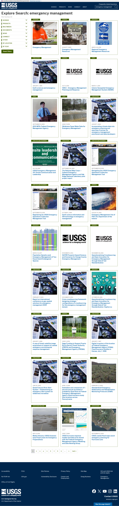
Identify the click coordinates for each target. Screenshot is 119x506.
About (85, 7)
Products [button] (6, 23)
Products (62, 7)
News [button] (5, 33)
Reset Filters (7, 51)
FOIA (23, 471)
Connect (77, 7)
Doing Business (86, 476)
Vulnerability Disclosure (49, 476)
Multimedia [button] (7, 27)
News (70, 7)
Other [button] (5, 40)
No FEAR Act (5, 476)
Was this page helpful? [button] (102, 504)
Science (54, 7)
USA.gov (24, 476)
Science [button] (6, 20)
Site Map (84, 471)
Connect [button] (6, 37)
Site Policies (45, 471)
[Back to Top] (113, 500)
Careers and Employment (65, 477)
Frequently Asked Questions (108, 4)
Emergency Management (105, 477)
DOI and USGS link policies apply (107, 472)
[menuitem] (54, 6)
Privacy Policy (65, 471)
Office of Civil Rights (8, 482)
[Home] (9, 8)
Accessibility (5, 471)
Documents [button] (7, 30)
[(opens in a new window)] (94, 491)
